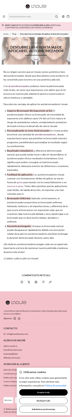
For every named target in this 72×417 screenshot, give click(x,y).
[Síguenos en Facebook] (19, 318)
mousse (11, 186)
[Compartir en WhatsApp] (36, 282)
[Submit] (56, 16)
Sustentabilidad (11, 354)
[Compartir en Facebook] (21, 282)
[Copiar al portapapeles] (50, 282)
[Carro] (68, 16)
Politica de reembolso (13, 377)
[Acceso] (63, 16)
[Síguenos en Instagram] (14, 318)
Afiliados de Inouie (12, 357)
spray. (21, 186)
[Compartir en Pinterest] (43, 282)
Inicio (6, 34)
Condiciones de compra (14, 373)
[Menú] (4, 16)
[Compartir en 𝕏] (28, 282)
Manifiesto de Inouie (13, 350)
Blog (14, 34)
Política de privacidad (13, 385)
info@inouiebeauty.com (17, 334)
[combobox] (33, 16)
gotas (20, 182)
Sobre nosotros (10, 346)
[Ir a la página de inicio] (35, 6)
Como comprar (10, 381)
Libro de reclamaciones (14, 369)
